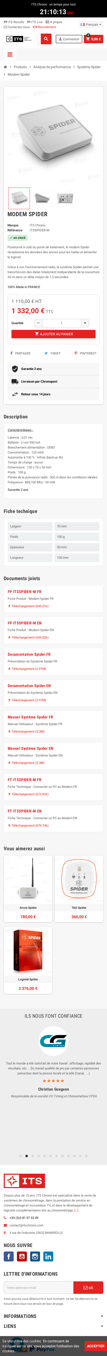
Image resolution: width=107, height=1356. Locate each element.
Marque (12, 225)
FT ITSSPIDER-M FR (25, 779)
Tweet (55, 353)
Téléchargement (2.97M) (27, 669)
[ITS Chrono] (19, 39)
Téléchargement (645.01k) (28, 606)
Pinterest (88, 353)
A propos (55, 22)
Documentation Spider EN (29, 685)
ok (90, 1287)
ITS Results (15, 22)
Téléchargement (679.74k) (28, 825)
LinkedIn (48, 1256)
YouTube (22, 1256)
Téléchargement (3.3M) (26, 731)
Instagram (35, 1256)
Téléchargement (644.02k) (28, 637)
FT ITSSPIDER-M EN (25, 811)
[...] (76, 1210)
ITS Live (36, 22)
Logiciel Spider (28, 979)
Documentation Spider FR (29, 654)
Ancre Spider (28, 907)
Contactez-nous (18, 27)
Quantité (17, 323)
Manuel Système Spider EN (31, 748)
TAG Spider (79, 907)
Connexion (68, 39)
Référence (14, 230)
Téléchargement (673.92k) (28, 794)
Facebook (9, 1256)
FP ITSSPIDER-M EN (25, 623)
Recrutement (46, 27)
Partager (22, 353)
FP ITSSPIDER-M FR (25, 591)
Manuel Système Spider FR (30, 717)
